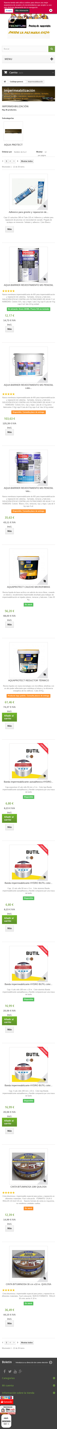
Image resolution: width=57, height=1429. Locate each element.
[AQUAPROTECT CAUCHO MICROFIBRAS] (28, 566)
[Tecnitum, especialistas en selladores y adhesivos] (28, 24)
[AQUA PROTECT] (13, 131)
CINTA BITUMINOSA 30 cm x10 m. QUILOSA (28, 1284)
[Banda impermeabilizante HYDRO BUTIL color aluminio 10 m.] (28, 964)
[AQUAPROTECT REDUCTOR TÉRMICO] (28, 660)
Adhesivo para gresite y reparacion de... (28, 212)
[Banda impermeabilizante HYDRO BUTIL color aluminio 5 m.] (28, 862)
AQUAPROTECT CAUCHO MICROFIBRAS (28, 587)
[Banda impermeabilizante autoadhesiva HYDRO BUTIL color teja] (28, 761)
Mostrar (39, 152)
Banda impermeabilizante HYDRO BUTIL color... (28, 883)
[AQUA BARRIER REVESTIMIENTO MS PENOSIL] (28, 265)
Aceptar (9, 10)
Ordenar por (7, 152)
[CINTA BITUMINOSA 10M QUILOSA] (28, 1166)
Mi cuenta (8, 1385)
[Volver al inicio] (4, 81)
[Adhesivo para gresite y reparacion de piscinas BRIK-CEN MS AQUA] (28, 192)
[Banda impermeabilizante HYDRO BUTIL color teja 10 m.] (28, 1065)
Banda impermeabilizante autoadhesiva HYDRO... (28, 782)
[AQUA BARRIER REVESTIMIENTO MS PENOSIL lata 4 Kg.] (28, 468)
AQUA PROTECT (13, 144)
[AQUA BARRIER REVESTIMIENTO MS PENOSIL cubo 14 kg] (28, 364)
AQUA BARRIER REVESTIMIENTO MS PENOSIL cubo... (28, 386)
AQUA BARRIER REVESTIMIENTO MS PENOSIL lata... (28, 489)
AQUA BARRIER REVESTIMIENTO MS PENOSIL (28, 285)
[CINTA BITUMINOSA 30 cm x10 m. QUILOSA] (28, 1264)
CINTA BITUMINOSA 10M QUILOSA (28, 1187)
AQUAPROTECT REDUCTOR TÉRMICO (28, 680)
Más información (22, 10)
